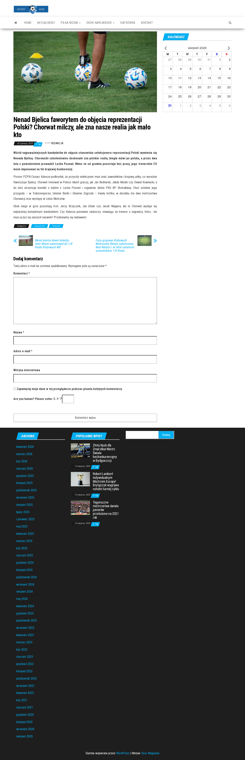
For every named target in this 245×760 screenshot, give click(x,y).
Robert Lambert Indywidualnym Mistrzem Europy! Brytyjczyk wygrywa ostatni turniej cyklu (106, 481)
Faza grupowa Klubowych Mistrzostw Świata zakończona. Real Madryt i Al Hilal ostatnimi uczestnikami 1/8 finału (115, 245)
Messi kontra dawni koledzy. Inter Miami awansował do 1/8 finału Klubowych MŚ (53, 244)
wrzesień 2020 (25, 729)
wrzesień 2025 (25, 497)
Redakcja (57, 143)
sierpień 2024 (24, 591)
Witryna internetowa (26, 370)
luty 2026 (21, 461)
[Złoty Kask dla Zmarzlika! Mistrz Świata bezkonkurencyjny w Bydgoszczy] (80, 450)
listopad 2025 (24, 483)
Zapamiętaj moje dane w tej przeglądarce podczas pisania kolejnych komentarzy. (69, 389)
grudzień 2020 (25, 715)
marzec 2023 (24, 642)
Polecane (56, 226)
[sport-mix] (16, 23)
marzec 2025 (24, 541)
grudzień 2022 (25, 664)
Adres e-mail (22, 351)
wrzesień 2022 (25, 686)
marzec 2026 (24, 454)
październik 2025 (26, 490)
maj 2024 (22, 599)
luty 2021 (21, 700)
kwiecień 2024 (25, 606)
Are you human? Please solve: (33, 399)
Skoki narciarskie (99, 23)
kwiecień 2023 (25, 635)
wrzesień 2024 (25, 584)
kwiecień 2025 (25, 534)
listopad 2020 (24, 722)
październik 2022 (26, 678)
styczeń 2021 (24, 707)
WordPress (123, 753)
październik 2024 (26, 577)
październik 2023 (26, 620)
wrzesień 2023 (25, 628)
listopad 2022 (24, 671)
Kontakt (147, 23)
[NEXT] (228, 48)
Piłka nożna (70, 23)
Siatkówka (127, 23)
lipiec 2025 (22, 512)
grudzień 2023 (25, 613)
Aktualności (46, 23)
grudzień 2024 (25, 562)
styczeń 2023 (24, 656)
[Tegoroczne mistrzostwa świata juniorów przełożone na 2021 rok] (80, 507)
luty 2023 (21, 649)
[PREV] (166, 48)
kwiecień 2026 (25, 447)
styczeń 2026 (24, 468)
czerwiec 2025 (25, 519)
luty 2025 (21, 548)
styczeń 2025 (24, 555)
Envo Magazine (150, 753)
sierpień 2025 (24, 505)
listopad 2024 (24, 570)
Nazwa (18, 332)
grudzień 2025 (25, 476)
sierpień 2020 (24, 736)
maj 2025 (22, 526)
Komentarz (21, 273)
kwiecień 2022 (25, 693)
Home (27, 23)
